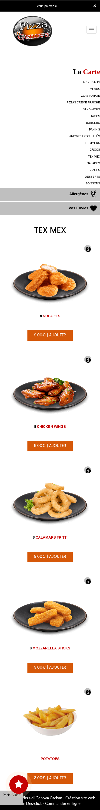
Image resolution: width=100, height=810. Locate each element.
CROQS (95, 149)
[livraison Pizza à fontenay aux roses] (35, 18)
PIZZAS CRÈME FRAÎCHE (83, 102)
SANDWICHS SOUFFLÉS (83, 136)
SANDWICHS (91, 109)
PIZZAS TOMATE (89, 95)
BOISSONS (93, 183)
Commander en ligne (62, 804)
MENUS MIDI (91, 82)
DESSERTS (92, 176)
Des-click (34, 804)
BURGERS (93, 122)
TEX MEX (94, 156)
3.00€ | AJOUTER (50, 778)
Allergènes (79, 194)
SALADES (93, 163)
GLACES (94, 170)
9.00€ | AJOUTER (50, 335)
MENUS (95, 89)
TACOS (95, 116)
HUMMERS (92, 143)
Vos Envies (79, 208)
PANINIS (94, 129)
